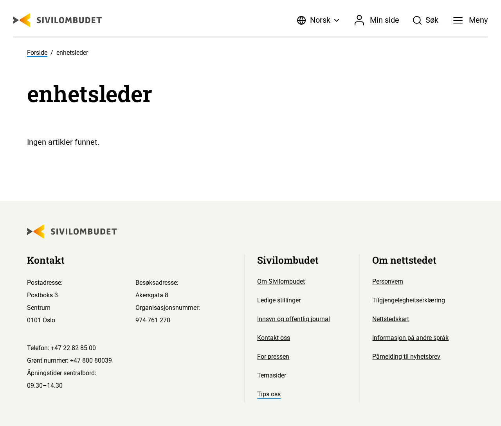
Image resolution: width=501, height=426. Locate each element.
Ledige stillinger (279, 300)
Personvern (387, 281)
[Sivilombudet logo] (57, 20)
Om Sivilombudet (281, 281)
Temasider (271, 375)
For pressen (273, 356)
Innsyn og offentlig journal (293, 319)
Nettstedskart (390, 319)
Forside (37, 52)
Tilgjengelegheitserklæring (408, 300)
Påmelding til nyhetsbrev (406, 356)
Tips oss (269, 394)
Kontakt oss (273, 338)
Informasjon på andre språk (410, 338)
